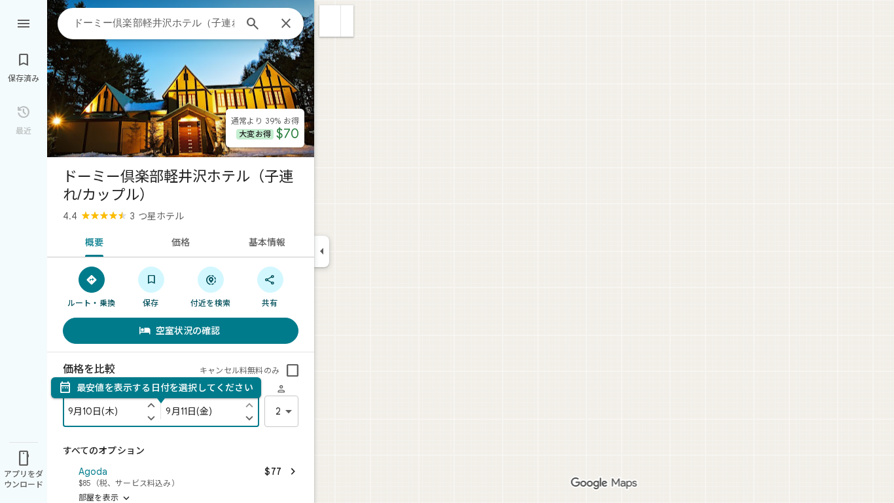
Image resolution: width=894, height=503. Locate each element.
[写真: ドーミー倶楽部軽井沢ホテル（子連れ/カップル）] (180, 78)
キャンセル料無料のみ (239, 370)
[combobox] (153, 23)
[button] (330, 21)
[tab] (92, 241)
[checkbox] (292, 371)
